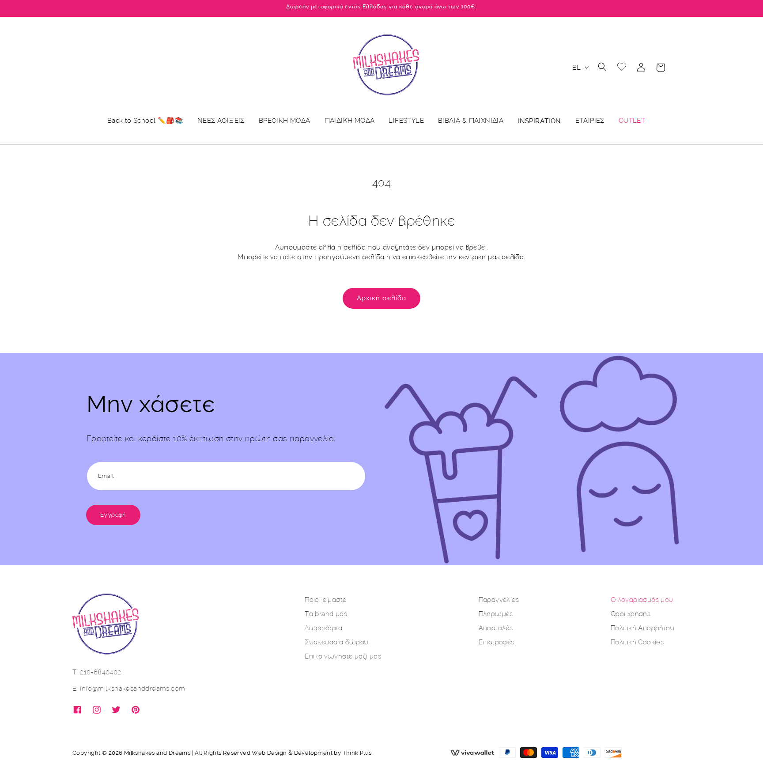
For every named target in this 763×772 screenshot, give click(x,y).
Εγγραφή (113, 514)
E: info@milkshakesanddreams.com (128, 688)
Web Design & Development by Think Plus (311, 752)
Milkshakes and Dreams (157, 752)
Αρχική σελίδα (381, 298)
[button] (602, 66)
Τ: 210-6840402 (96, 672)
